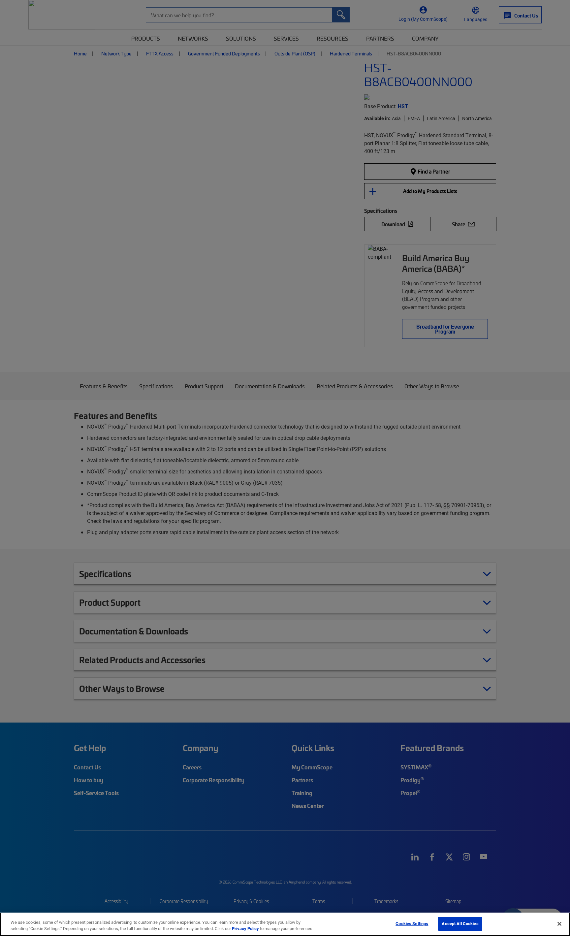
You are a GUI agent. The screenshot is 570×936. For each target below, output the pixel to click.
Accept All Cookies (460, 923)
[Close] (559, 924)
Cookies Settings (412, 923)
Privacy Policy (245, 929)
